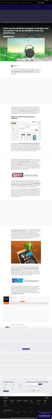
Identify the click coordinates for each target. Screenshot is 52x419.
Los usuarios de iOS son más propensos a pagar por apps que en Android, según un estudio (31, 281)
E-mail (13, 36)
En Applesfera (26, 279)
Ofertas (12, 387)
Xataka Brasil (5, 412)
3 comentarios (6, 36)
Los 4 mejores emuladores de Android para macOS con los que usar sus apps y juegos (31, 175)
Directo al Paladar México (25, 412)
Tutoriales (12, 384)
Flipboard (39, 2)
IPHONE (3, 2)
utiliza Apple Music (29, 271)
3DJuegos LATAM (12, 411)
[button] (16, 65)
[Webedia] (47, 0)
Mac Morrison (21, 324)
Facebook (9, 36)
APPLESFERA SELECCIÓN (15, 2)
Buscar (47, 394)
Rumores (4, 387)
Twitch (38, 2)
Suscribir (40, 384)
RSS (36, 390)
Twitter (44, 2)
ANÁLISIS (23, 2)
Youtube (42, 2)
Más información (32, 418)
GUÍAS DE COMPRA (28, 2)
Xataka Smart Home (5, 405)
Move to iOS (20, 144)
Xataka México (5, 411)
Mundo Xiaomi (5, 406)
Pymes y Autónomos (44, 403)
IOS (20, 2)
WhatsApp (20, 387)
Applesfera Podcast (6, 384)
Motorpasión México (31, 412)
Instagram (41, 2)
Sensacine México (19, 411)
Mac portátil (20, 384)
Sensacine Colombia (18, 413)
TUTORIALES (8, 2)
